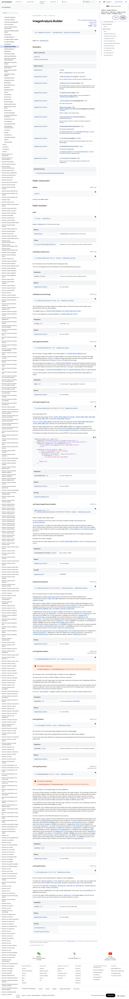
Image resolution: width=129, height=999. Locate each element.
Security (24, 973)
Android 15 (78, 973)
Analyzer (35, 428)
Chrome (47, 989)
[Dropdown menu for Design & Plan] (36, 2)
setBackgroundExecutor (66, 76)
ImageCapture (53, 613)
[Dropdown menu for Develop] (46, 2)
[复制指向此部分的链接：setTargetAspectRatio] (49, 651)
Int (82, 83)
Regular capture (64, 622)
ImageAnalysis (44, 40)
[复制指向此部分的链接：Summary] (42, 47)
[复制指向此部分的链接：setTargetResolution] (48, 767)
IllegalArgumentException (40, 634)
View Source (92, 22)
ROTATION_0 (53, 885)
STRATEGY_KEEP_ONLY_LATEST (72, 311)
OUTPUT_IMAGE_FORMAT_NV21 (41, 419)
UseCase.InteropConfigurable (72, 32)
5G (40, 980)
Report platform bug (116, 968)
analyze (50, 358)
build (61, 70)
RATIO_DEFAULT (44, 691)
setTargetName (64, 138)
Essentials (18, 1)
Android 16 (78, 971)
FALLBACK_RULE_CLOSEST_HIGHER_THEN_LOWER (45, 598)
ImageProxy (79, 426)
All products (77, 989)
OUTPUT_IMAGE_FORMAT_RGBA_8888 (85, 417)
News (23, 978)
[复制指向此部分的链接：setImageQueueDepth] (49, 342)
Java (95, 26)
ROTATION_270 (80, 885)
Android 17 (78, 968)
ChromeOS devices (62, 973)
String (78, 138)
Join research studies (116, 975)
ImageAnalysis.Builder (44, 32)
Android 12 (78, 980)
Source (23, 975)
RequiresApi (63, 107)
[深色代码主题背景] (95, 31)
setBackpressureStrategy (67, 83)
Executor (82, 76)
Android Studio (119, 1)
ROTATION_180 (71, 885)
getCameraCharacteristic (73, 607)
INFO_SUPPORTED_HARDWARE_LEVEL (42, 608)
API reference (6, 7)
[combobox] (89, 1)
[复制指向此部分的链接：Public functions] (48, 206)
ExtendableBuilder (58, 32)
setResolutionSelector (66, 117)
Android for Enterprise (27, 971)
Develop (42, 1)
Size (81, 146)
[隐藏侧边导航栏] (17, 996)
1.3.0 (95, 581)
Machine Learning (44, 971)
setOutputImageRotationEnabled (68, 108)
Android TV (60, 978)
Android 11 (77, 982)
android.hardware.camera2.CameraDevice (45, 624)
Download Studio (97, 977)
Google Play (53, 1)
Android (24, 968)
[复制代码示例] (95, 437)
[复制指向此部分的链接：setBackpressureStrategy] (51, 294)
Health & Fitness (43, 973)
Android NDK (96, 979)
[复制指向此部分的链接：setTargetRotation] (47, 866)
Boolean (62, 110)
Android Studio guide (98, 970)
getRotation (67, 895)
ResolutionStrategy (82, 151)
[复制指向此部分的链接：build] (37, 212)
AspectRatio (76, 701)
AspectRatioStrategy (82, 131)
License (28, 995)
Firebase (54, 989)
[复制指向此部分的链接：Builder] (38, 187)
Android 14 (78, 975)
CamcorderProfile (59, 626)
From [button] (50, 173)
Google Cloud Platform (65, 989)
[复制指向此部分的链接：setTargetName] (45, 719)
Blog (65, 1)
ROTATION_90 (61, 885)
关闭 (115, 17)
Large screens (61, 968)
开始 (123, 17)
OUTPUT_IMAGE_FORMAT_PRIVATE (61, 419)
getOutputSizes (69, 628)
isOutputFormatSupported (41, 496)
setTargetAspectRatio (66, 126)
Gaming (42, 968)
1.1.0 (95, 402)
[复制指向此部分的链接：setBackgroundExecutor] (51, 252)
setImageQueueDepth (65, 92)
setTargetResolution (66, 146)
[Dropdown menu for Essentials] (23, 2)
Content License (71, 941)
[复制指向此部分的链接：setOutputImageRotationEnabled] (57, 504)
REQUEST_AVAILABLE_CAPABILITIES (64, 608)
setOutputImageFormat (66, 100)
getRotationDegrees (39, 522)
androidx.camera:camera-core (89, 20)
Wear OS (60, 971)
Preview (43, 613)
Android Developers (37, 15)
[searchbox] (10, 13)
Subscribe (111, 995)
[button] (9, 144)
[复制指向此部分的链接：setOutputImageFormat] (50, 402)
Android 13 (78, 978)
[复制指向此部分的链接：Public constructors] (51, 181)
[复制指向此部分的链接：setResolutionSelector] (49, 582)
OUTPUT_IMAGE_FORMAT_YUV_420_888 (64, 417)
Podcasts (24, 982)
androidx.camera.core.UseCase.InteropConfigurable (51, 173)
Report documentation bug (117, 971)
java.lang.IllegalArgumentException (44, 244)
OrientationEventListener (41, 931)
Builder (36, 56)
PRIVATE (46, 428)
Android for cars (61, 975)
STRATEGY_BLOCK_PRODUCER (67, 97)
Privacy (41, 978)
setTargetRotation (65, 158)
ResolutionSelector (65, 118)
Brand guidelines (36, 995)
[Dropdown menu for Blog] (68, 2)
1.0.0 (95, 24)
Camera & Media (44, 975)
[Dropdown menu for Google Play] (58, 2)
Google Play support (116, 973)
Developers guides (97, 972)
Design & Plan (30, 1)
